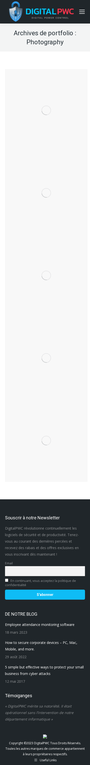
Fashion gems (46, 102)
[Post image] (46, 275)
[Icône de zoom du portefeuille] (46, 90)
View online (32, 90)
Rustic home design (46, 185)
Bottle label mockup (46, 350)
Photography (46, 109)
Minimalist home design (46, 433)
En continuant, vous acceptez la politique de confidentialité (40, 583)
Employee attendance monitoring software (39, 624)
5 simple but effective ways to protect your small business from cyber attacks (44, 670)
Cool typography (46, 264)
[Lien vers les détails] (59, 90)
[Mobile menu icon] (82, 12)
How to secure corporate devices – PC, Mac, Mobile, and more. (41, 645)
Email (9, 563)
